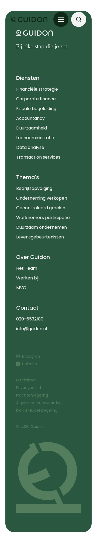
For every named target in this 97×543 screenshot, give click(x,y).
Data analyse (30, 147)
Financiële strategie (37, 89)
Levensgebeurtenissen (40, 237)
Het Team (26, 268)
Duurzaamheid (31, 128)
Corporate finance (36, 99)
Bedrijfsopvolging (34, 188)
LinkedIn (29, 364)
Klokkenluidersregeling (36, 410)
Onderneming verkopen (41, 198)
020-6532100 (29, 319)
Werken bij (27, 278)
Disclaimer (26, 380)
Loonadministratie (35, 138)
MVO (21, 288)
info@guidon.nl (31, 329)
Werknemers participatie (43, 217)
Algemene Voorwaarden (39, 402)
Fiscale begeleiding (36, 108)
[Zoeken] (78, 19)
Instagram (31, 356)
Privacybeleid (28, 387)
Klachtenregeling (32, 395)
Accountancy (30, 118)
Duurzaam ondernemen (41, 227)
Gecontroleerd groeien (40, 208)
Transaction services (38, 157)
